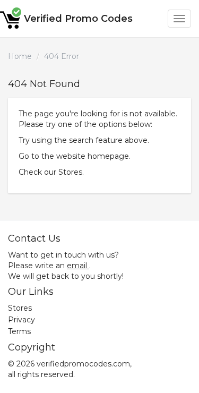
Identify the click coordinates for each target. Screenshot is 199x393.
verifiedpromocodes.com (83, 364)
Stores (70, 172)
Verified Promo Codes (78, 18)
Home (20, 56)
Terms (19, 331)
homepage (108, 156)
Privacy (21, 319)
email (77, 265)
